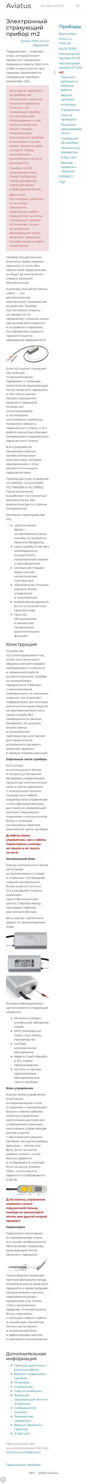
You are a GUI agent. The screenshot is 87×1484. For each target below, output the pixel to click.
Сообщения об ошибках (69, 140)
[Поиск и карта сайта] (77, 6)
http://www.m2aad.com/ (23, 1452)
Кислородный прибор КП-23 (69, 56)
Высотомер (67, 34)
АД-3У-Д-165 (67, 48)
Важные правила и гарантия (68, 167)
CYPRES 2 (66, 176)
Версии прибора (67, 97)
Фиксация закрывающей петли (71, 129)
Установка (21, 1382)
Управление (23, 1386)
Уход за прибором (27, 1391)
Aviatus (18, 5)
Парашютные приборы (23, 1465)
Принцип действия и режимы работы (69, 83)
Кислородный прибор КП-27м (70, 65)
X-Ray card (21, 1433)
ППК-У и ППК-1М (65, 41)
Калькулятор (52, 6)
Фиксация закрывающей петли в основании (31, 1399)
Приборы (70, 26)
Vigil (62, 182)
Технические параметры (70, 150)
